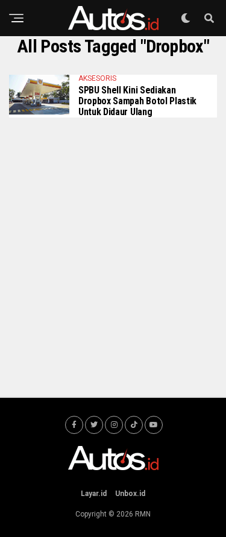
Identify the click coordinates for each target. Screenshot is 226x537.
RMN (143, 514)
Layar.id (94, 493)
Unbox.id (130, 493)
